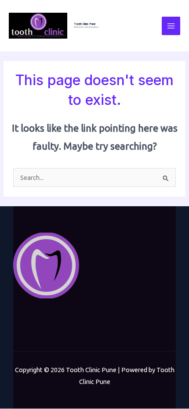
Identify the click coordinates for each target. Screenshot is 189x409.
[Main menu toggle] (171, 26)
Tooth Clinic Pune (85, 24)
